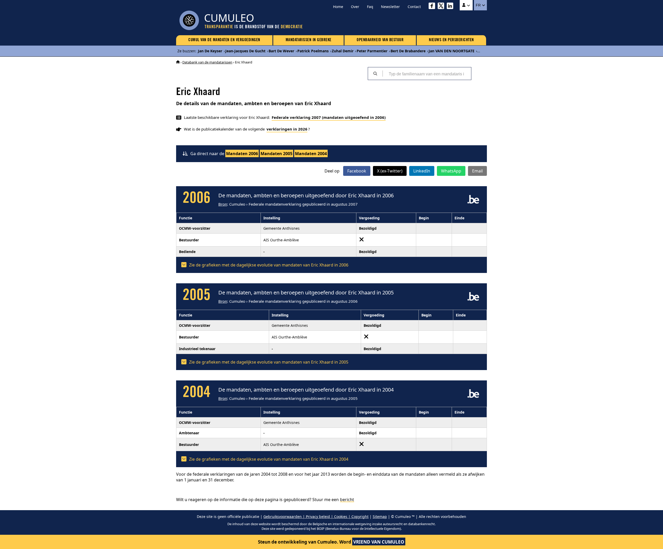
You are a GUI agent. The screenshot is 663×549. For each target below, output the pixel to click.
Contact (414, 6)
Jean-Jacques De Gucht (245, 50)
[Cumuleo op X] (442, 7)
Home (338, 6)
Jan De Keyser (210, 50)
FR (479, 5)
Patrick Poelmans (313, 50)
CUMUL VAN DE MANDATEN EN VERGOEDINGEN (224, 40)
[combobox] (427, 73)
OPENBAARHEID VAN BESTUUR (380, 40)
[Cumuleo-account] (466, 5)
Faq (370, 6)
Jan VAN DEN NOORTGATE (451, 50)
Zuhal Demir (343, 50)
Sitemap (380, 516)
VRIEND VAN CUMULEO (378, 542)
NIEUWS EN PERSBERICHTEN (451, 40)
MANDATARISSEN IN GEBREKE (309, 40)
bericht (347, 499)
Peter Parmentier (372, 50)
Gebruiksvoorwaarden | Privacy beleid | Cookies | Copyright (316, 516)
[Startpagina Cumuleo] (178, 62)
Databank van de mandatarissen (207, 62)
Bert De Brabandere (408, 50)
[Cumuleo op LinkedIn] (451, 7)
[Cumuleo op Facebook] (433, 7)
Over (355, 6)
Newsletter (390, 6)
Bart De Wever (281, 50)
